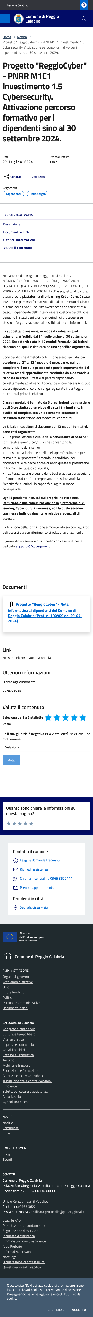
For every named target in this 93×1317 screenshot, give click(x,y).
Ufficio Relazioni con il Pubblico (25, 1201)
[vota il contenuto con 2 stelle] (56, 717)
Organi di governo (16, 976)
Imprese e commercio (18, 1044)
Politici (8, 997)
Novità (22, 36)
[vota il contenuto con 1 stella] (48, 717)
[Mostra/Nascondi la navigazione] (5, 18)
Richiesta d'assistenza (19, 1236)
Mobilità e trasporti (17, 1065)
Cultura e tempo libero (19, 1034)
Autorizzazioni (13, 1096)
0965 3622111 (30, 1206)
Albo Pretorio (12, 1246)
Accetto (79, 1309)
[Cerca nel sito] (84, 18)
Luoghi (8, 1154)
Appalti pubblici (14, 1049)
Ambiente (10, 1086)
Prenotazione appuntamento (24, 1225)
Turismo (8, 1060)
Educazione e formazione (21, 1070)
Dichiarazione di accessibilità (24, 1262)
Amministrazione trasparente (24, 1241)
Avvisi (7, 1133)
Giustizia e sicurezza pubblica (24, 1075)
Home (7, 36)
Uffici (6, 987)
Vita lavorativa (13, 1039)
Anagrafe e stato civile (19, 1028)
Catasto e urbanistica (18, 1054)
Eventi (7, 1159)
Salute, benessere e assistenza (25, 1091)
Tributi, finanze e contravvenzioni (27, 1080)
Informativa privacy (17, 1251)
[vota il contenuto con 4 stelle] (74, 717)
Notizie (8, 1122)
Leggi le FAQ (12, 1220)
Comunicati (11, 1128)
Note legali (10, 1256)
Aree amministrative (18, 981)
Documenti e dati (15, 1007)
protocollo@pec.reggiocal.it (65, 1211)
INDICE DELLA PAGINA (18, 214)
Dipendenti (13, 193)
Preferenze (53, 1309)
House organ (38, 193)
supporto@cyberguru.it (33, 546)
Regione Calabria (17, 5)
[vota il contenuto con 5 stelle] (82, 717)
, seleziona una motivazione (46, 736)
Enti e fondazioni (15, 992)
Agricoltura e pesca (17, 1101)
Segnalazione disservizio (20, 1230)
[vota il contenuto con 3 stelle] (65, 717)
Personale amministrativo (21, 1002)
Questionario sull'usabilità (22, 1267)
